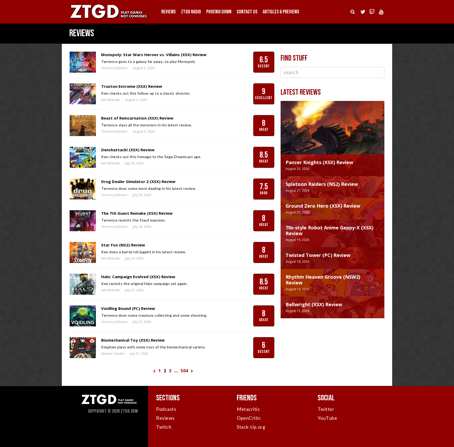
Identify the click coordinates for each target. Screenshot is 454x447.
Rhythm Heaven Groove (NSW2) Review (323, 280)
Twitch (163, 427)
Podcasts (166, 409)
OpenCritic (249, 418)
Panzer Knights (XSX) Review (319, 162)
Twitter (326, 409)
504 (184, 371)
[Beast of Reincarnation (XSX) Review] (83, 125)
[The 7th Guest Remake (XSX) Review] (83, 220)
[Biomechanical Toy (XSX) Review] (83, 347)
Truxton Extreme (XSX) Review (131, 86)
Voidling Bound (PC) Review (128, 308)
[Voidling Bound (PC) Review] (83, 315)
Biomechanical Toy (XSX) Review (133, 340)
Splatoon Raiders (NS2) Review (322, 184)
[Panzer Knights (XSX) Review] (332, 133)
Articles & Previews (281, 11)
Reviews (168, 11)
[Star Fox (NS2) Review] (83, 252)
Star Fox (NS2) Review (123, 244)
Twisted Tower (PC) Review (318, 255)
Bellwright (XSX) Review (314, 304)
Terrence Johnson (114, 68)
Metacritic (248, 409)
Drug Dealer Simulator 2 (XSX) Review (138, 181)
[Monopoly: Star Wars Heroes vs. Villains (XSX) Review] (83, 62)
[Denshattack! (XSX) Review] (83, 157)
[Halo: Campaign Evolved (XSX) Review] (83, 284)
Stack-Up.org (251, 427)
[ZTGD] (108, 18)
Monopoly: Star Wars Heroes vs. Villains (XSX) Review (154, 54)
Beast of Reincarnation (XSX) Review (137, 118)
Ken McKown (110, 100)
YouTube (327, 418)
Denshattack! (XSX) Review (127, 149)
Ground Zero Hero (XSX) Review (323, 206)
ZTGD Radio (191, 11)
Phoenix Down (218, 11)
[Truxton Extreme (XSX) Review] (83, 93)
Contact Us (247, 11)
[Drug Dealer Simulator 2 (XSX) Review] (83, 189)
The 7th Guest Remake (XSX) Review (137, 213)
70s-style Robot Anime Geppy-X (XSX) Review (329, 230)
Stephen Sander (113, 353)
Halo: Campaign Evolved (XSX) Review (138, 276)
